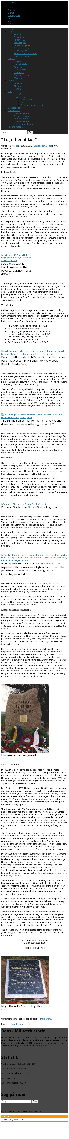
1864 (23, 102)
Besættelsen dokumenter (33, 105)
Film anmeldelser (22, 121)
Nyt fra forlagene (22, 116)
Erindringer (19, 67)
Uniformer (19, 72)
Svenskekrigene (21, 48)
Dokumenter (20, 97)
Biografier (18, 61)
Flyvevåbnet (19, 94)
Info (9, 21)
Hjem (10, 29)
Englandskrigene (22, 45)
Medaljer (18, 78)
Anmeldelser (14, 110)
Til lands (18, 83)
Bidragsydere (14, 15)
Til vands (18, 86)
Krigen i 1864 (20, 40)
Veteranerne (20, 69)
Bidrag (11, 13)
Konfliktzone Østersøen (25, 53)
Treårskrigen (20, 42)
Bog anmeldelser (22, 113)
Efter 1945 (19, 34)
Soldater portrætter (23, 75)
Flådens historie (15, 126)
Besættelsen (20, 37)
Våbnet (11, 80)
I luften (17, 88)
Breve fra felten (21, 64)
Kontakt (11, 23)
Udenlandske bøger (23, 124)
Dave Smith (46, 1019)
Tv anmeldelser (21, 118)
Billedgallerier (14, 107)
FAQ (10, 18)
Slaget (11, 31)
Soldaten (12, 59)
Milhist (15, 146)
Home (12, 2)
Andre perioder (21, 56)
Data (10, 91)
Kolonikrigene (20, 50)
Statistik (11, 10)
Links (10, 7)
